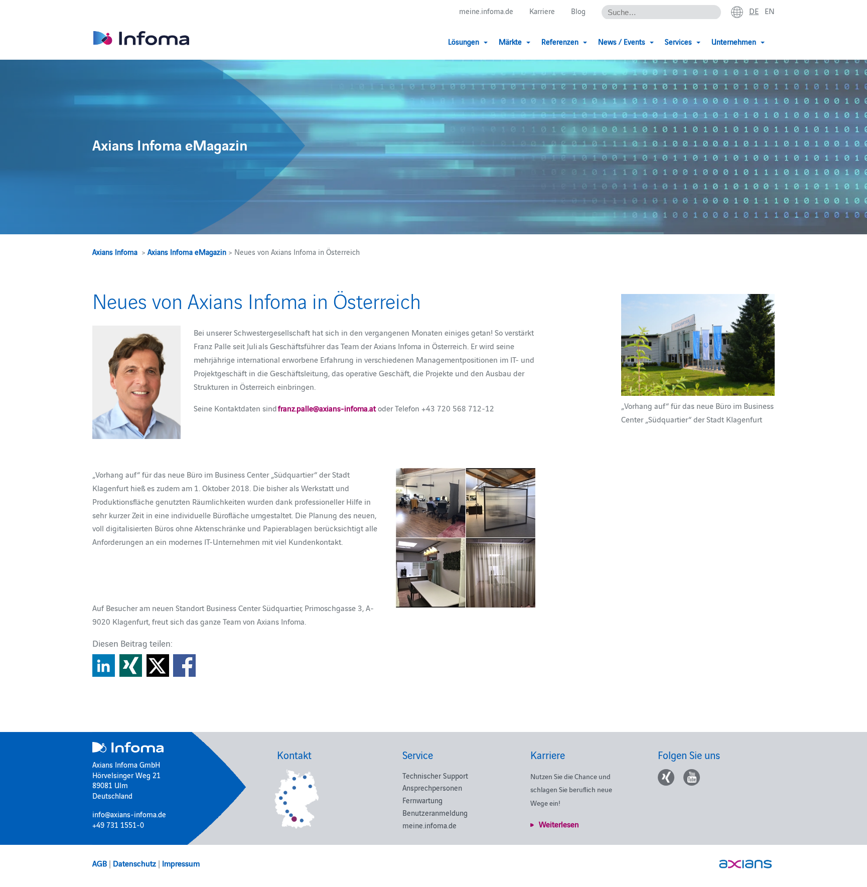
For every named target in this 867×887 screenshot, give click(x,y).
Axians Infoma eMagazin (187, 251)
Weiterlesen (559, 823)
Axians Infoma (114, 251)
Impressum (181, 862)
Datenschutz (134, 862)
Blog (578, 11)
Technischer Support (435, 775)
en (770, 10)
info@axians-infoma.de (129, 814)
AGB (99, 862)
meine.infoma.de (486, 11)
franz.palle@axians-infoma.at (327, 407)
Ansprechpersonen (432, 787)
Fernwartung (422, 800)
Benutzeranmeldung (435, 812)
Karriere (542, 11)
